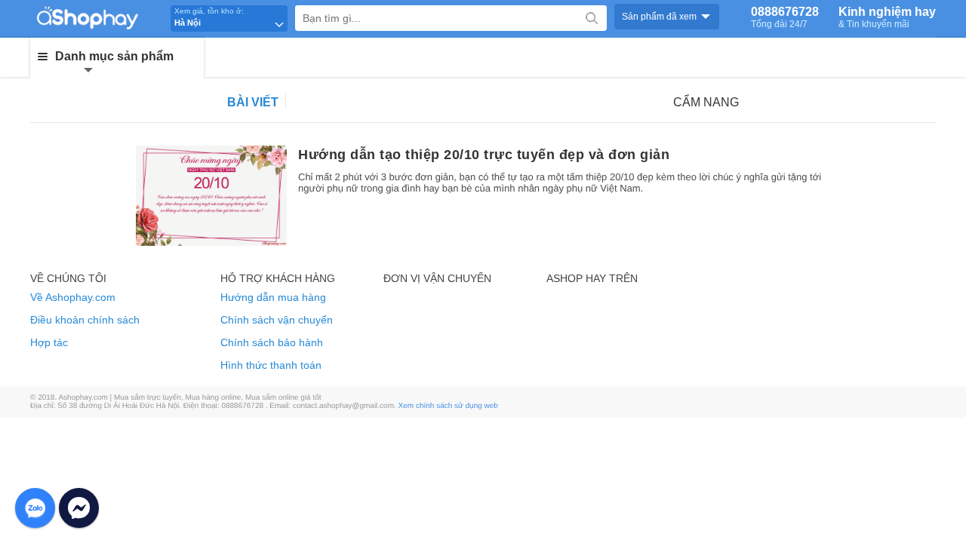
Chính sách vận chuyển (276, 320)
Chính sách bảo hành (271, 342)
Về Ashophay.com (72, 297)
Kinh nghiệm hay (887, 17)
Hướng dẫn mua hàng (273, 297)
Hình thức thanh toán (270, 365)
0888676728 (785, 17)
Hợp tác (49, 342)
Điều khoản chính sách (85, 320)
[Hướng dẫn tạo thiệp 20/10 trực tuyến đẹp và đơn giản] (211, 196)
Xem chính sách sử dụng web (448, 406)
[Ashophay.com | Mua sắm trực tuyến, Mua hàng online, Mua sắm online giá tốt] (97, 17)
